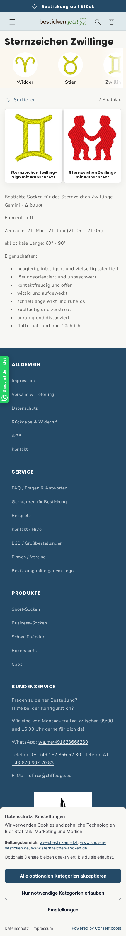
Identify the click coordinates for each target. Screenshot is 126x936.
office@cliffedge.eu (50, 775)
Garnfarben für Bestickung (39, 502)
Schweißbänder (28, 637)
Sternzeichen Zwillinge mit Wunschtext (92, 174)
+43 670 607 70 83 (33, 763)
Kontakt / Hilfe (27, 529)
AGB (17, 436)
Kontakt (20, 449)
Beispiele (21, 515)
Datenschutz (25, 408)
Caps (17, 664)
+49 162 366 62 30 (60, 754)
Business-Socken (29, 623)
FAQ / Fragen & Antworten (39, 488)
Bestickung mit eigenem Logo (43, 571)
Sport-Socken (26, 609)
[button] (12, 21)
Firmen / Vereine (29, 557)
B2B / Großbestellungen (37, 543)
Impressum (23, 380)
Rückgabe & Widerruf (34, 422)
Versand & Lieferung (33, 394)
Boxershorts (24, 650)
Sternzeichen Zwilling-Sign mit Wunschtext (33, 174)
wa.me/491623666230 (63, 742)
